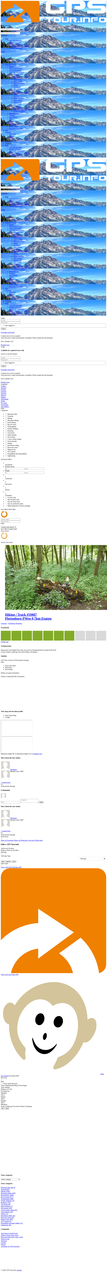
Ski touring (17, 91)
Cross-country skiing (20, 93)
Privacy (3, 1244)
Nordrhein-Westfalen (15, 623)
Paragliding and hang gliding (22, 109)
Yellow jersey (13, 126)
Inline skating (17, 100)
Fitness (7, 490)
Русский (4, 403)
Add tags (4, 856)
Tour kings (12, 124)
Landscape (8, 478)
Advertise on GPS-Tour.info (10, 1246)
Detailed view (37, 754)
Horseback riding (19, 111)
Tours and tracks (10, 64)
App (6, 130)
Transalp (16, 76)
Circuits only (12, 497)
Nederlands (4, 399)
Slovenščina (5, 407)
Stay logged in (10, 325)
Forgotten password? (8, 332)
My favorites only (13, 499)
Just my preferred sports (15, 504)
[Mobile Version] (4, 642)
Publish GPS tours (15, 42)
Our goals (12, 134)
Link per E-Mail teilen (35, 840)
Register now (5, 345)
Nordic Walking (18, 98)
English (3, 390)
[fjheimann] (5, 770)
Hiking (15, 85)
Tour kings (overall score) (9, 1233)
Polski (3, 401)
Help (7, 39)
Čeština (3, 386)
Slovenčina (4, 405)
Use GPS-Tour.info (15, 40)
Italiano (3, 397)
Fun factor (8, 484)
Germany (4, 623)
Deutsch (3, 388)
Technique (8, 495)
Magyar (3, 395)
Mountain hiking (18, 83)
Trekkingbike (17, 81)
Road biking (17, 79)
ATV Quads (17, 104)
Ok (2, 1108)
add (3, 861)
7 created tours (5, 782)
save (14, 861)
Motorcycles (17, 102)
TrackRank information (17, 44)
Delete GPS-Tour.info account (19, 46)
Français (3, 393)
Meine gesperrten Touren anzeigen (19, 506)
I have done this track (10, 1083)
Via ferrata (16, 87)
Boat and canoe (18, 108)
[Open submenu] (9, 39)
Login (3, 52)
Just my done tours (14, 502)
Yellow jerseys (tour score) (9, 1235)
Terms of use (5, 1239)
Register (7, 141)
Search (11, 66)
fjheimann (13, 769)
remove (8, 861)
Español (3, 391)
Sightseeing (17, 106)
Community (9, 123)
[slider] (55, 477)
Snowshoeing (17, 89)
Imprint (11, 138)
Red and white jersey (16, 128)
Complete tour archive (16, 72)
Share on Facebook (7, 840)
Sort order (9, 542)
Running (16, 96)
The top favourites (15, 70)
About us (8, 132)
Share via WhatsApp (21, 840)
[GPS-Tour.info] (53, 22)
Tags (8, 856)
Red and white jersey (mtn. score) (12, 1237)
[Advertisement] (53, 693)
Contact (11, 136)
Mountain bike (18, 74)
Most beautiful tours (15, 68)
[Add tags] (53, 858)
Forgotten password (15, 48)
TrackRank (8, 465)
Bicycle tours (17, 78)
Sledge (15, 94)
